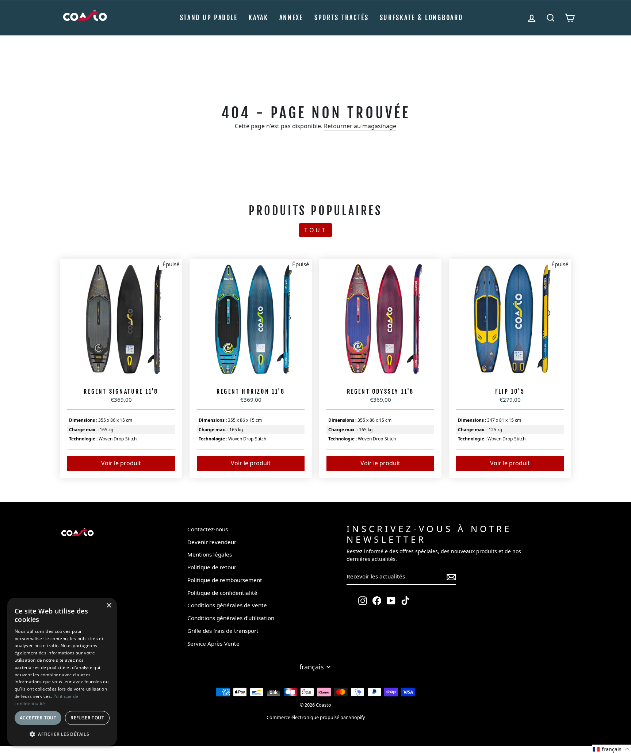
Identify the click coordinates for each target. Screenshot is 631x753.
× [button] (108, 605)
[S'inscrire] (451, 576)
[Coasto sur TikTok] (405, 600)
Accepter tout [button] (38, 718)
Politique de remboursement (224, 580)
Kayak (258, 18)
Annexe (291, 18)
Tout (315, 230)
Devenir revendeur (211, 542)
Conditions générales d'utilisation (230, 618)
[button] (611, 749)
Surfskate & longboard (421, 18)
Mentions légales (209, 554)
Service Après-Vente (213, 643)
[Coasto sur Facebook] (376, 600)
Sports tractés (341, 18)
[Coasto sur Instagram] (362, 600)
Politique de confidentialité (222, 592)
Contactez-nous (207, 529)
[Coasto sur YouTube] (391, 600)
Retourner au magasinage (360, 126)
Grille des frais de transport (223, 630)
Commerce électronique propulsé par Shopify (316, 717)
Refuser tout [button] (87, 718)
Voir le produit (121, 463)
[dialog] (62, 672)
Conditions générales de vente (227, 605)
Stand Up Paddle (209, 18)
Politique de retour (211, 567)
